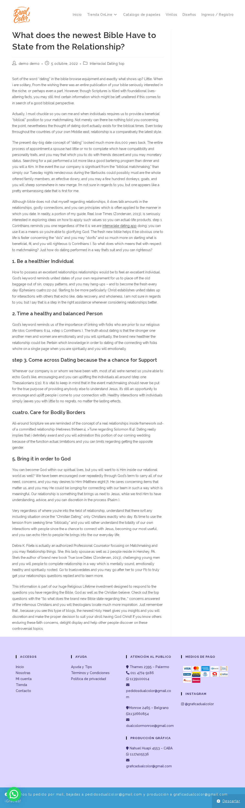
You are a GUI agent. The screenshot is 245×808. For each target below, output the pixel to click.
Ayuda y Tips (81, 667)
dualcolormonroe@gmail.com (150, 726)
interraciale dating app (119, 226)
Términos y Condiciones (90, 673)
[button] (14, 794)
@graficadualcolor (199, 704)
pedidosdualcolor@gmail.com (148, 694)
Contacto (23, 691)
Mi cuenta (24, 679)
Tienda (21, 685)
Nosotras (23, 673)
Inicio (20, 667)
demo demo (29, 64)
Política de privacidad (88, 679)
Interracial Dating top (107, 64)
